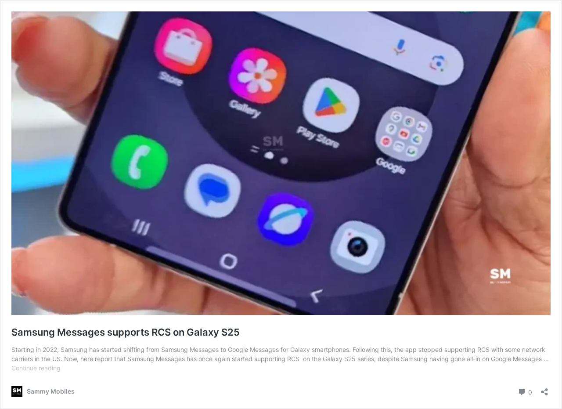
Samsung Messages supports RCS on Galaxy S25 (125, 332)
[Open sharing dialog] (544, 389)
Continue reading (36, 368)
